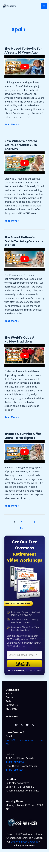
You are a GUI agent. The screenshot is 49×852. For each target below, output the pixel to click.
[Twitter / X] (33, 725)
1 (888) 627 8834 (15, 762)
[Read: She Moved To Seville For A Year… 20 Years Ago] (24, 66)
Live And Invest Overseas (24, 841)
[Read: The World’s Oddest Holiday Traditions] (24, 355)
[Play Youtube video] (24, 66)
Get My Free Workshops (23, 663)
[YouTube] (27, 725)
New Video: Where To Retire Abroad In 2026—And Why (22, 145)
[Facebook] (16, 725)
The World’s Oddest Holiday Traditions (19, 339)
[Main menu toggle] (44, 6)
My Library (11, 708)
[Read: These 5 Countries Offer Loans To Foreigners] (24, 451)
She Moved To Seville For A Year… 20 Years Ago (23, 50)
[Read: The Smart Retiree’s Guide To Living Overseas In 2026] (24, 259)
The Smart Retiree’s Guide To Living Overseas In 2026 (23, 241)
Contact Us (12, 704)
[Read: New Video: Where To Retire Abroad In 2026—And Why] (24, 162)
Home (9, 693)
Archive (10, 701)
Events (9, 697)
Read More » (11, 124)
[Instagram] (22, 725)
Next (24, 528)
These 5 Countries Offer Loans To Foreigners (22, 436)
